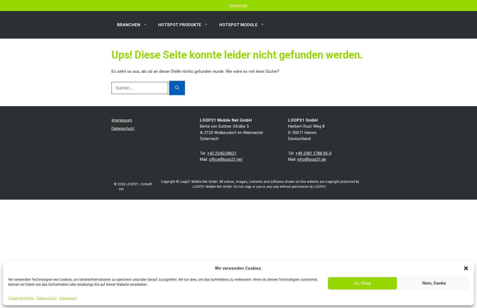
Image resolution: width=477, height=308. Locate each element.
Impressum (68, 298)
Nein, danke (434, 283)
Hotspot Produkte (179, 24)
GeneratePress (135, 189)
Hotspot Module (238, 24)
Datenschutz (47, 298)
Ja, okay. (362, 283)
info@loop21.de (311, 159)
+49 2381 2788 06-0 (313, 153)
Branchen (128, 24)
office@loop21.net (225, 159)
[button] (466, 268)
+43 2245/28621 (222, 153)
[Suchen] (177, 88)
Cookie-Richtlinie (21, 298)
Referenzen (238, 5)
